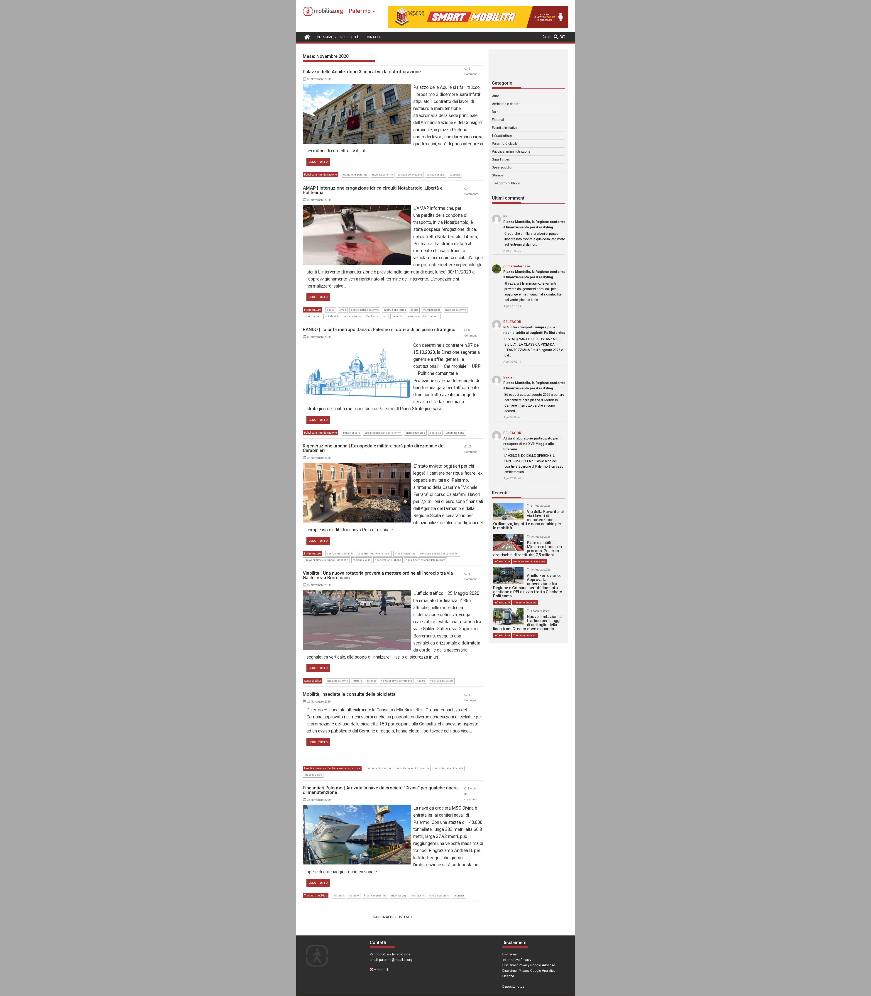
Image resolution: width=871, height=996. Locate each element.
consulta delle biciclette (448, 768)
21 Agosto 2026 (540, 505)
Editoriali (498, 120)
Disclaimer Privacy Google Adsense (528, 965)
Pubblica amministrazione (320, 174)
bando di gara (351, 432)
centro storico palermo (365, 309)
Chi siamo (325, 37)
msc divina (417, 895)
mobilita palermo (382, 174)
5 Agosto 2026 (540, 610)
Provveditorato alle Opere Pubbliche (326, 560)
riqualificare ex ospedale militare (425, 560)
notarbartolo (332, 316)
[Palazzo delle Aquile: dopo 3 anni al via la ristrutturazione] (357, 87)
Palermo (360, 11)
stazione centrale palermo (423, 316)
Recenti (499, 493)
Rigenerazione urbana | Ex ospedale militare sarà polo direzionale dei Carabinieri (374, 448)
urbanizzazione (455, 432)
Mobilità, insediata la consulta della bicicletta (349, 694)
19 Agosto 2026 (540, 536)
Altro (495, 96)
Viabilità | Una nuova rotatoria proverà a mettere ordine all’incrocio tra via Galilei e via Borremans (378, 575)
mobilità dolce (313, 774)
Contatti (373, 37)
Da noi (496, 112)
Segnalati (454, 174)
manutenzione (431, 309)
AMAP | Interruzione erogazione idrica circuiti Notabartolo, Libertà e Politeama (373, 190)
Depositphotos (513, 986)
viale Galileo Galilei (441, 680)
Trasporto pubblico (315, 895)
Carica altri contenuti (393, 917)
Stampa (498, 175)
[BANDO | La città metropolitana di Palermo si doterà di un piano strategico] (357, 344)
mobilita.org (398, 895)
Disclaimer (510, 954)
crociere (353, 895)
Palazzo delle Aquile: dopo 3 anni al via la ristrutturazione (362, 71)
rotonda (372, 680)
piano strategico (415, 432)
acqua (331, 309)
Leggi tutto (318, 162)
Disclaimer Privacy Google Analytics (528, 971)
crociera (338, 895)
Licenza (508, 976)
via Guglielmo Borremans (396, 680)
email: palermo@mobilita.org (391, 960)
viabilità (421, 680)
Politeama (372, 316)
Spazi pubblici (312, 680)
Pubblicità (349, 37)
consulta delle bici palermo (412, 768)
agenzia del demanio (340, 553)
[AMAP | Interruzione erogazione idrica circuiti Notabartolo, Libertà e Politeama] (357, 207)
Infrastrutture (312, 309)
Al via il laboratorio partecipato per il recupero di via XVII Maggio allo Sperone (532, 443)
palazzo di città (436, 174)
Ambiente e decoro (506, 104)
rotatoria (357, 680)
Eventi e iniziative (315, 768)
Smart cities (501, 159)
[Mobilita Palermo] (307, 36)
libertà (414, 309)
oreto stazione (353, 316)
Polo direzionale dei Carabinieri (439, 553)
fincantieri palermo (375, 895)
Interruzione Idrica (395, 309)
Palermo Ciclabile (505, 144)
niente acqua (312, 316)
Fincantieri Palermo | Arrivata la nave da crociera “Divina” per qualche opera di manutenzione (380, 790)
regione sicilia (361, 560)
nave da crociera (438, 895)
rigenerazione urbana (388, 560)
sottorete (397, 316)
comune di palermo (355, 174)
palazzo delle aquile (410, 174)
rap (385, 316)
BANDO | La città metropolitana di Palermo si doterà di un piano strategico (379, 329)
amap (342, 309)
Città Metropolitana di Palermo (383, 432)
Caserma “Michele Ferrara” (373, 553)
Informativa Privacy (516, 960)
